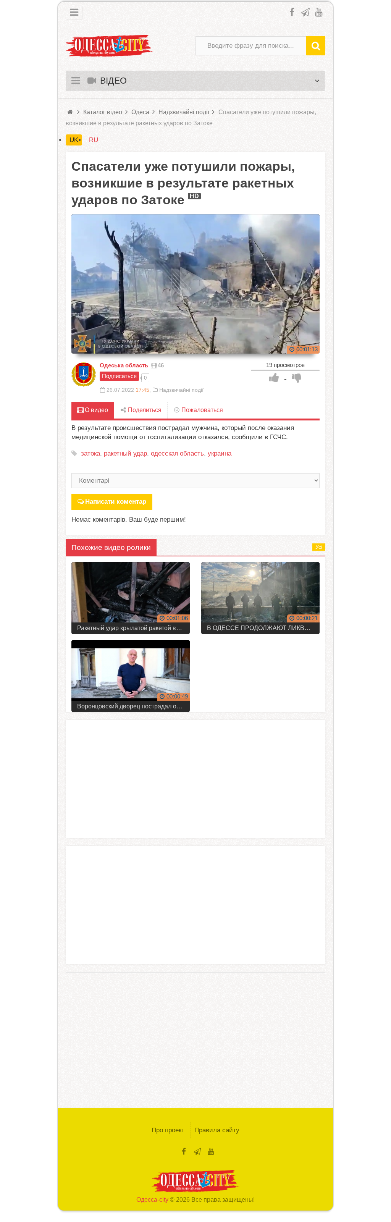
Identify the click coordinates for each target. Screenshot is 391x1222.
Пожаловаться (201, 410)
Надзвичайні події (181, 390)
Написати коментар (115, 501)
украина (219, 453)
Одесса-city (152, 1199)
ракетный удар (125, 453)
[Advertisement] (195, 779)
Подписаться (119, 376)
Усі (318, 547)
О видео (95, 410)
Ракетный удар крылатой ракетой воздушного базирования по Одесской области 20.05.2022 (133, 628)
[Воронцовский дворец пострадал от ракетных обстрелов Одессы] (130, 673)
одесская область (177, 453)
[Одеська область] (83, 374)
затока (90, 453)
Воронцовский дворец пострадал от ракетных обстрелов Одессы (133, 706)
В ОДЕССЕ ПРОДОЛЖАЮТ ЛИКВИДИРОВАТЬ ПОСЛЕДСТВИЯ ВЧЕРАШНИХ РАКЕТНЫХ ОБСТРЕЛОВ (263, 628)
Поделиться (144, 410)
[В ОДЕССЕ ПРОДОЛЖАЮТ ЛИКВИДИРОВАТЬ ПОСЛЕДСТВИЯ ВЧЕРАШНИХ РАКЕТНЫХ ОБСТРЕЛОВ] (260, 595)
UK (73, 140)
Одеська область (124, 365)
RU (93, 140)
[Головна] (71, 112)
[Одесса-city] (109, 45)
